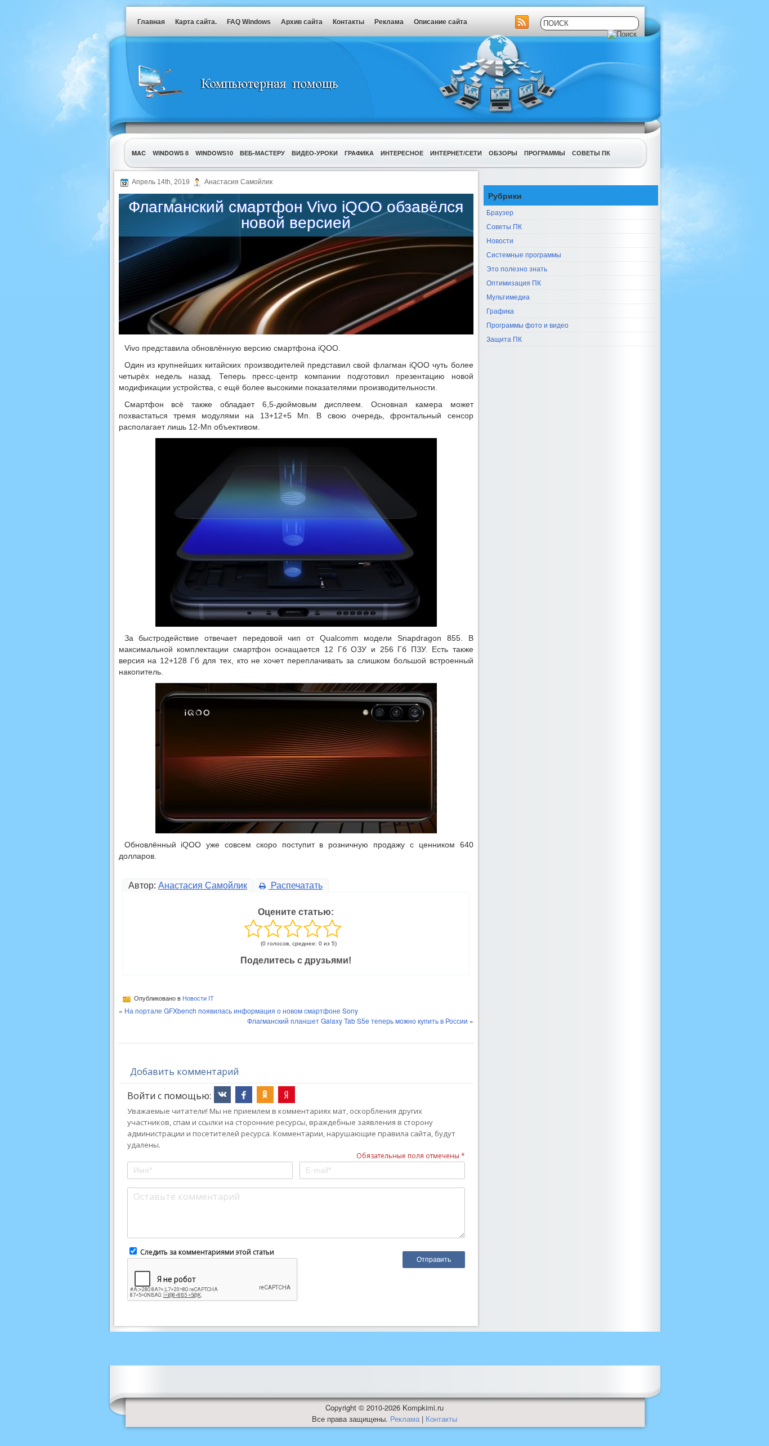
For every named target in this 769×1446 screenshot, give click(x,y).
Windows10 (214, 153)
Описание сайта (440, 22)
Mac (139, 153)
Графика (359, 153)
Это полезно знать (516, 268)
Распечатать (296, 885)
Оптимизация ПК (513, 282)
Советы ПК (591, 153)
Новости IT (198, 998)
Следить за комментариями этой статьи (207, 1252)
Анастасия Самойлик (202, 885)
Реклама (389, 22)
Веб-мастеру (262, 153)
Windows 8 (171, 153)
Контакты (348, 22)
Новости (499, 240)
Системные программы (523, 254)
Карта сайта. (196, 22)
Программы (544, 153)
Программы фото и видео (527, 324)
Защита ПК (504, 338)
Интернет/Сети (456, 153)
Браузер (499, 212)
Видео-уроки (315, 153)
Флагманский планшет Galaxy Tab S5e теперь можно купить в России (357, 1020)
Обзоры (503, 153)
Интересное (402, 153)
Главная (151, 22)
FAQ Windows (249, 22)
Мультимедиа (508, 296)
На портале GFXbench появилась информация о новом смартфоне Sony (241, 1010)
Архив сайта (302, 22)
